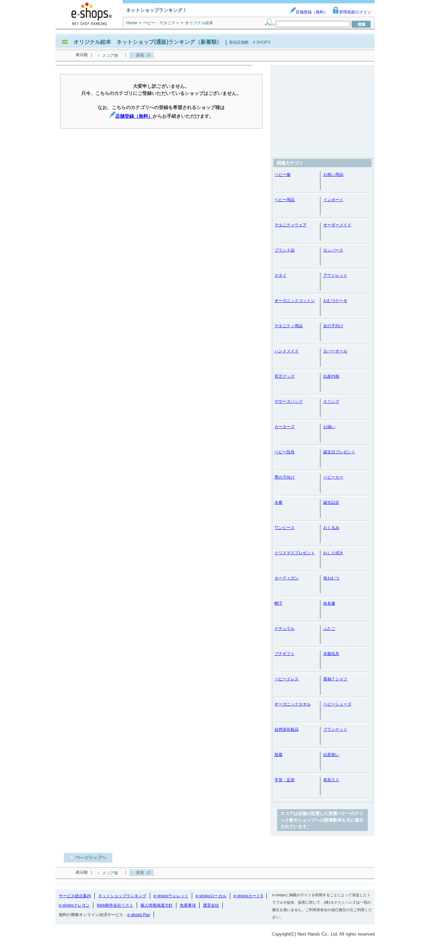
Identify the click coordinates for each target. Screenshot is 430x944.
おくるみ (331, 527)
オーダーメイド (337, 225)
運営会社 (211, 905)
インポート (333, 199)
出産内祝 (331, 376)
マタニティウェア (290, 225)
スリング (331, 401)
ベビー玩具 (284, 452)
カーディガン (286, 578)
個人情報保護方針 (156, 905)
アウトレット (335, 275)
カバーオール (335, 351)
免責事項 (188, 905)
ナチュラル (284, 628)
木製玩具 (331, 653)
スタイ (280, 275)
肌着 (278, 754)
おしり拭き (333, 553)
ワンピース (284, 527)
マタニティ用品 (288, 326)
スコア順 (110, 55)
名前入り (331, 780)
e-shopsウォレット (171, 896)
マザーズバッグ (288, 401)
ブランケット (335, 729)
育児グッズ (284, 376)
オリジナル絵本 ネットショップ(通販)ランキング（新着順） (148, 42)
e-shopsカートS (248, 896)
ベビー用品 (284, 199)
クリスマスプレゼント (294, 553)
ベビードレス (286, 679)
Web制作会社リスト (115, 905)
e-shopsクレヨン (74, 905)
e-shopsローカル (211, 896)
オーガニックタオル (292, 704)
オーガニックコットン (294, 300)
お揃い (329, 426)
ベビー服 (282, 174)
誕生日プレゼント (339, 452)
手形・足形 (284, 780)
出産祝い (331, 754)
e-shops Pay (138, 914)
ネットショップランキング (122, 896)
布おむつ (331, 578)
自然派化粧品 (286, 729)
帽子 (278, 603)
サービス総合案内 (75, 896)
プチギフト (284, 653)
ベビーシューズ (337, 704)
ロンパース (333, 250)
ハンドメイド (286, 351)
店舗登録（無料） (312, 12)
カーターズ (284, 426)
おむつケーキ (335, 300)
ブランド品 (284, 250)
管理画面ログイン (355, 12)
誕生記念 (331, 502)
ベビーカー (333, 477)
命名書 (329, 603)
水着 (278, 502)
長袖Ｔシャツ (335, 679)
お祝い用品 (333, 174)
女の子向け (333, 326)
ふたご (329, 628)
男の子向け (284, 477)
